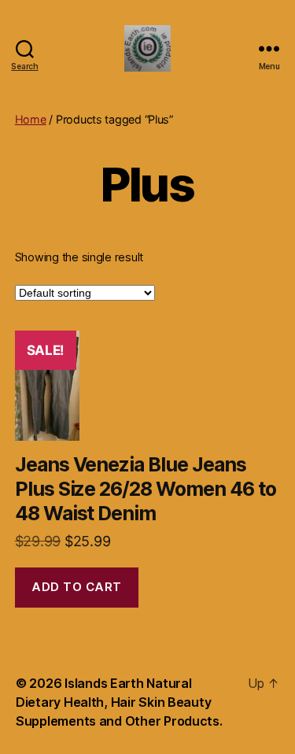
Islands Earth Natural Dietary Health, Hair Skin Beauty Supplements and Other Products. (119, 702)
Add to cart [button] (76, 586)
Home (30, 119)
